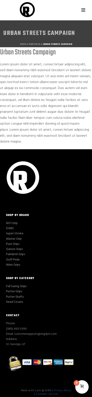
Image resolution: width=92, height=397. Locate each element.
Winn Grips (13, 264)
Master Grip (14, 238)
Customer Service (47, 394)
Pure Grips (12, 244)
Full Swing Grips (16, 286)
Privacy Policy (62, 390)
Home (23, 44)
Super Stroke (14, 233)
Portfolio (34, 44)
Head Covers (14, 302)
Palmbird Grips (15, 254)
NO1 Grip (12, 223)
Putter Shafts (15, 296)
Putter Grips (14, 291)
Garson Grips (14, 249)
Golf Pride (13, 259)
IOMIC (10, 228)
